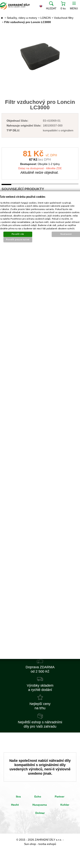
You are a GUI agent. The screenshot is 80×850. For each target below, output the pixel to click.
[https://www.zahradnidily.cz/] (15, 6)
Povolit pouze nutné (18, 239)
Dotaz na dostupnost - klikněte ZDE (40, 168)
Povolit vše (18, 234)
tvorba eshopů (47, 844)
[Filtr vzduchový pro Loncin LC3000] (40, 56)
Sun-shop (30, 844)
